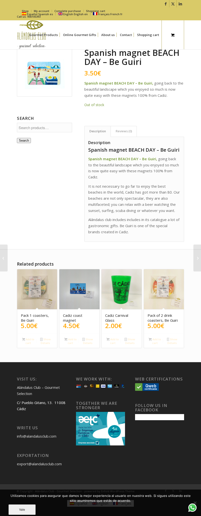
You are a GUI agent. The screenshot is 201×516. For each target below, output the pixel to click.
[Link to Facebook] (165, 3)
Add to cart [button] (29, 341)
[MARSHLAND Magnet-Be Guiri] (4, 258)
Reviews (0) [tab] (124, 131)
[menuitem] (43, 34)
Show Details (45, 341)
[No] (194, 502)
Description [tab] (97, 131)
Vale (22, 509)
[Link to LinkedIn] (180, 3)
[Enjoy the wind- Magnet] (197, 258)
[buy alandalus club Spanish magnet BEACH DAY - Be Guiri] (44, 72)
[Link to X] (172, 3)
